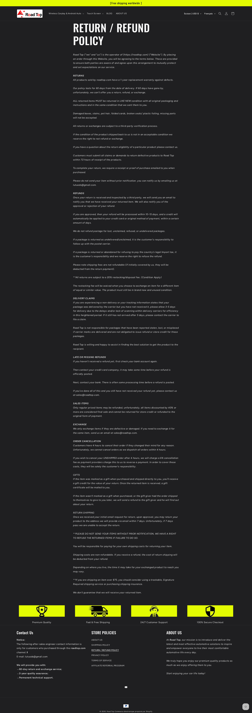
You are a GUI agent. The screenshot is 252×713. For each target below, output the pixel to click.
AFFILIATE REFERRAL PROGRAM (108, 665)
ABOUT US (96, 640)
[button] (66, 14)
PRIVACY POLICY (100, 655)
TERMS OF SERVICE (101, 660)
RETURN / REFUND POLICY (105, 650)
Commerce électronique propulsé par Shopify (133, 711)
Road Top (110, 711)
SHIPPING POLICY (100, 645)
